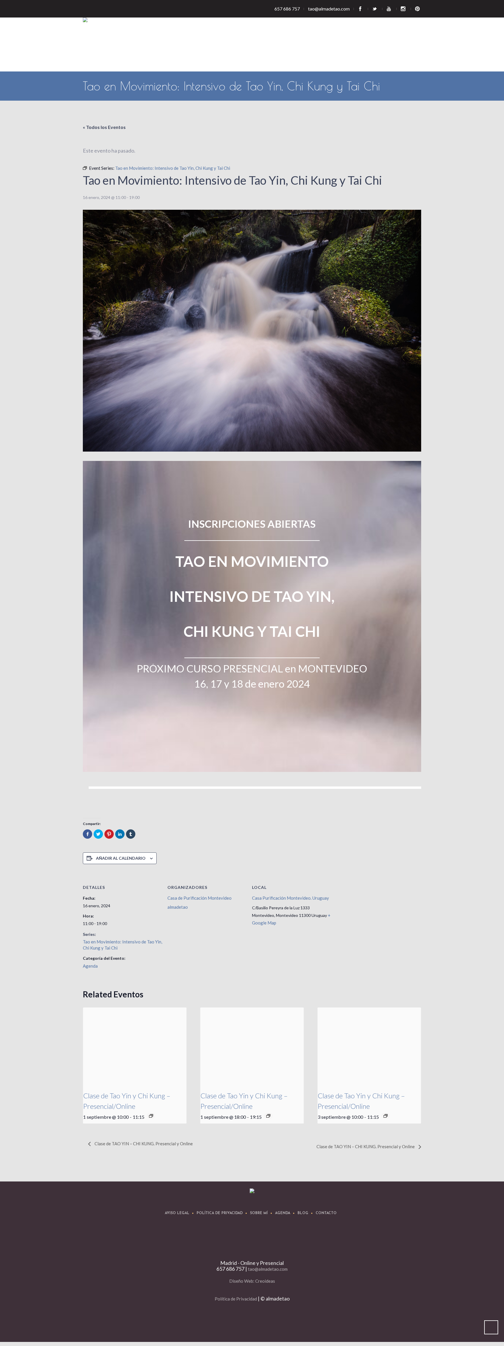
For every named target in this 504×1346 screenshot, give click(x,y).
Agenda (90, 966)
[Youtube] (389, 9)
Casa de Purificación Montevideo (199, 898)
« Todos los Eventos (104, 127)
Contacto (326, 1213)
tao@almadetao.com (268, 1269)
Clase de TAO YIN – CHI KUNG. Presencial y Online (143, 1143)
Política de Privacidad (220, 1213)
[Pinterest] (418, 9)
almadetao (177, 907)
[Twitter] (375, 9)
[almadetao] (252, 1191)
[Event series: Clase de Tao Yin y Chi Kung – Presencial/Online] (151, 1116)
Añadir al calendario (121, 858)
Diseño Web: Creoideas (252, 1281)
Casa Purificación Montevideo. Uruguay (290, 898)
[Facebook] (361, 9)
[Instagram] (404, 9)
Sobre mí (259, 1213)
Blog (303, 1213)
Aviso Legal (177, 1213)
